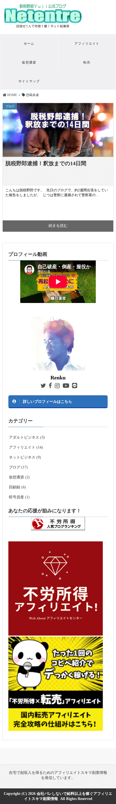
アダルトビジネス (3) (27, 437)
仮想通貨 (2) (19, 477)
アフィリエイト (86, 43)
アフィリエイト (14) (26, 447)
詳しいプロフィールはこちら (47, 401)
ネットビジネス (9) (25, 457)
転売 (86, 62)
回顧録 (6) (17, 487)
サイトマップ (29, 81)
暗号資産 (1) (19, 497)
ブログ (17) (18, 467)
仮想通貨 (29, 62)
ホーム (29, 43)
